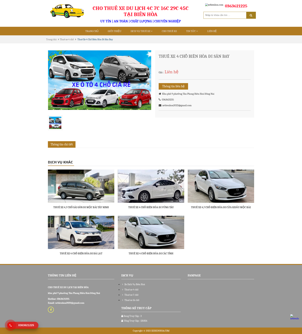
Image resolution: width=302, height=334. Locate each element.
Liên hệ (212, 31)
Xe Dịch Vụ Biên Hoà (134, 284)
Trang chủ (92, 31)
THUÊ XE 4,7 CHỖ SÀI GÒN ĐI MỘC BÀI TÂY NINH (81, 207)
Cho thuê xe (169, 31)
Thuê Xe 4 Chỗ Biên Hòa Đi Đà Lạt (81, 253)
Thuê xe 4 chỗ (67, 39)
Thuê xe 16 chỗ (131, 300)
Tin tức (191, 31)
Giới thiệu (114, 31)
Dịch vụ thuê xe (141, 31)
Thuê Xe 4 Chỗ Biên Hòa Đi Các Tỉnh (151, 253)
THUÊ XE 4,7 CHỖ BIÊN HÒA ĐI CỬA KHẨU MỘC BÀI (221, 207)
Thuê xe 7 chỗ (131, 294)
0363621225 (167, 99)
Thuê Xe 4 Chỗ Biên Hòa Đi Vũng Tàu (151, 207)
